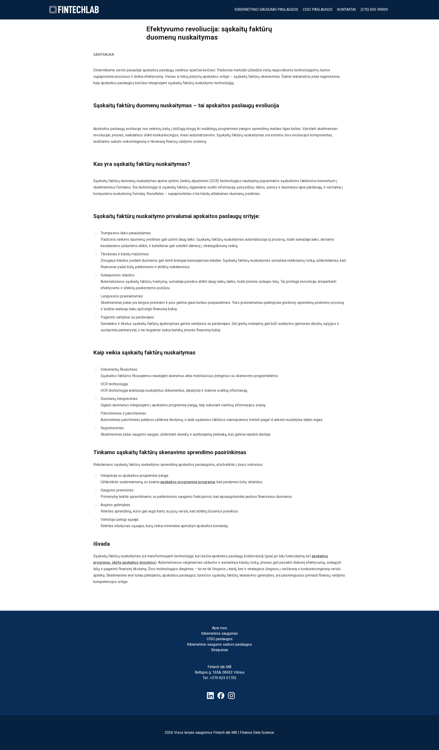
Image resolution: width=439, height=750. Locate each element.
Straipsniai (219, 650)
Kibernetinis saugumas (219, 633)
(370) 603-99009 (374, 9)
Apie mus (219, 628)
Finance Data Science (257, 732)
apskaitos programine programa (187, 482)
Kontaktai (346, 9)
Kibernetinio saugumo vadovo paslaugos (219, 644)
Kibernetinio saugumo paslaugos (266, 9)
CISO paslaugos (317, 9)
